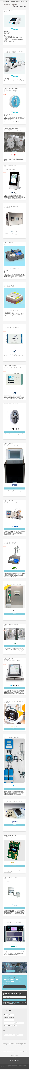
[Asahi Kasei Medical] (14, 526)
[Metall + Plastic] (14, 905)
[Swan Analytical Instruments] (14, 785)
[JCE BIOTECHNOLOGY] (14, 726)
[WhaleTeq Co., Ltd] (14, 351)
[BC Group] (14, 862)
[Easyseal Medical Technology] (14, 268)
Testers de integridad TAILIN (9, 1034)
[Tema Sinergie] (14, 193)
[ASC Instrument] (14, 567)
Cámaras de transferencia (9, 1022)
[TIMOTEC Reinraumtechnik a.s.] (14, 429)
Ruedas (15, 1025)
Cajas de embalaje (7, 1025)
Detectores (11, 1014)
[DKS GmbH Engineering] (14, 946)
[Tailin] (14, 29)
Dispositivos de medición (9, 1020)
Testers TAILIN (19, 1034)
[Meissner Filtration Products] (14, 685)
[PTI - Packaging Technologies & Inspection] (14, 485)
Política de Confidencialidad (14, 1002)
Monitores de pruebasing (9, 1017)
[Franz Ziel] (14, 642)
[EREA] (14, 154)
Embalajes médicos (20, 1022)
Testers (5, 1014)
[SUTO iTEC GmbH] (14, 610)
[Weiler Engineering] (14, 821)
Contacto (14, 431)
